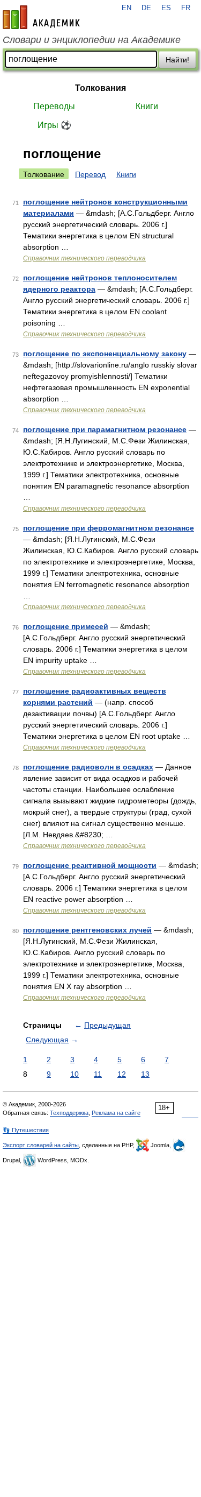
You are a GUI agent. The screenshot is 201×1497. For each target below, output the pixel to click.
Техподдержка (69, 1113)
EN (126, 8)
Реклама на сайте (116, 1113)
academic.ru (41, 17)
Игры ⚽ (54, 125)
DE (146, 8)
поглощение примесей (65, 626)
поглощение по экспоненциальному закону (105, 353)
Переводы (54, 106)
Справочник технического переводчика (84, 258)
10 (74, 1074)
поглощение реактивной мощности (90, 865)
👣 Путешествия (26, 1130)
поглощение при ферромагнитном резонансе (108, 528)
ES (166, 8)
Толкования (100, 88)
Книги (147, 106)
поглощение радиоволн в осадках (88, 766)
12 (121, 1074)
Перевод (90, 174)
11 (98, 1074)
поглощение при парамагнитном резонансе (105, 429)
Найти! (177, 59)
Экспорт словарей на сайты (41, 1145)
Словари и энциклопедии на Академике (92, 39)
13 (145, 1074)
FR (185, 8)
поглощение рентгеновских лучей (87, 930)
